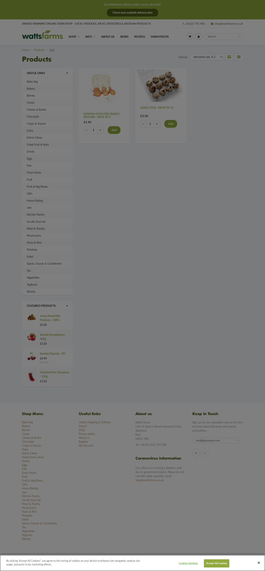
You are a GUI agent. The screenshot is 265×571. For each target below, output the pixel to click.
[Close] (259, 562)
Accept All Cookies (216, 563)
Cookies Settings (188, 563)
